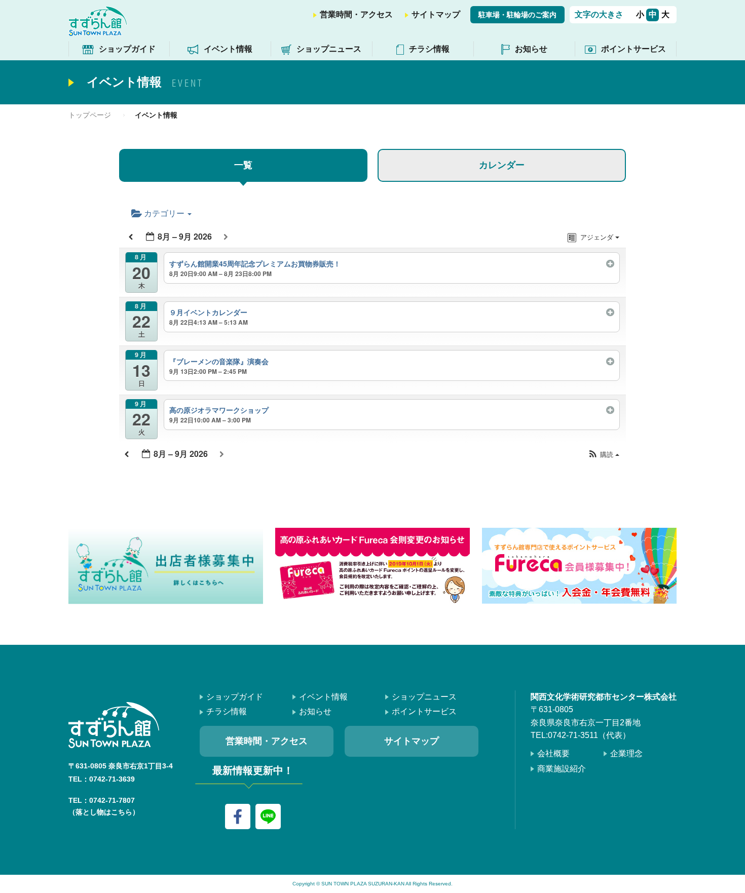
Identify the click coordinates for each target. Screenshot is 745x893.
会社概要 (553, 753)
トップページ (89, 115)
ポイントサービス (633, 49)
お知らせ (531, 49)
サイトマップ (436, 14)
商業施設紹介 (561, 768)
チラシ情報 (429, 49)
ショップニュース (328, 49)
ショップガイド (127, 49)
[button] (603, 454)
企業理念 (626, 753)
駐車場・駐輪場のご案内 (517, 15)
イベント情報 (228, 49)
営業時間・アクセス (356, 14)
